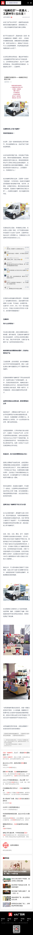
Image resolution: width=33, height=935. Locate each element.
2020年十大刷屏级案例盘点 (11, 807)
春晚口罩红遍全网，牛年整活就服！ (15, 833)
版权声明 (16, 919)
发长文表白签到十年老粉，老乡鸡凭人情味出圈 (20, 880)
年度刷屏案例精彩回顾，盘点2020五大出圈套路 (16, 815)
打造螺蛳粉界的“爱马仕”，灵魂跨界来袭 (16, 789)
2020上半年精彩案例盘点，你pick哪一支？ (16, 780)
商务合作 (29, 919)
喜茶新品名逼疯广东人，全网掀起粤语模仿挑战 (20, 904)
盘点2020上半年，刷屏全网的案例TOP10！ (15, 764)
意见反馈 (9, 919)
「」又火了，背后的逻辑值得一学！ (16, 754)
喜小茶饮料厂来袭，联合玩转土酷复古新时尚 (16, 800)
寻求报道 (22, 919)
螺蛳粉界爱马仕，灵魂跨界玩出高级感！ (15, 825)
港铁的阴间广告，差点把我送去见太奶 (20, 898)
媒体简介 (3, 919)
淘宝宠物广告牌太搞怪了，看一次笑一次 (20, 892)
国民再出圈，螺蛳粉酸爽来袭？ (15, 771)
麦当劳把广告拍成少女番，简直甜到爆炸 (20, 886)
